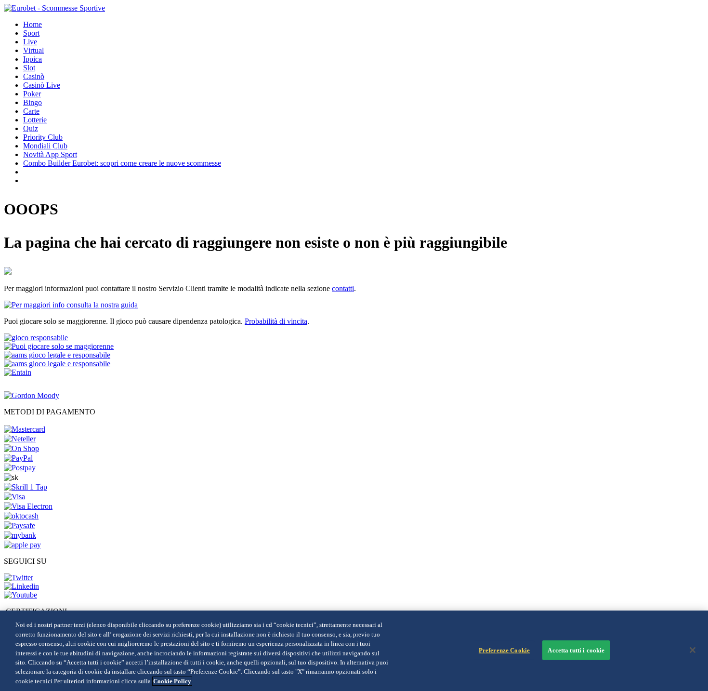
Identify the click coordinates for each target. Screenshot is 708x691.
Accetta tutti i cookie (576, 649)
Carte (31, 111)
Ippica (32, 59)
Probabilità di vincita (276, 321)
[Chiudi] (692, 650)
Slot (29, 68)
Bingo (32, 102)
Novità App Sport (50, 154)
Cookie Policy (172, 681)
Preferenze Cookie (504, 649)
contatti (343, 288)
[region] (354, 651)
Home (32, 24)
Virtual (33, 50)
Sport (31, 33)
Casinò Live (41, 85)
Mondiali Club (45, 146)
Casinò (33, 76)
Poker (32, 94)
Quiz (30, 128)
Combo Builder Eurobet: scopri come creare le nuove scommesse (122, 163)
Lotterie (35, 120)
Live (30, 42)
